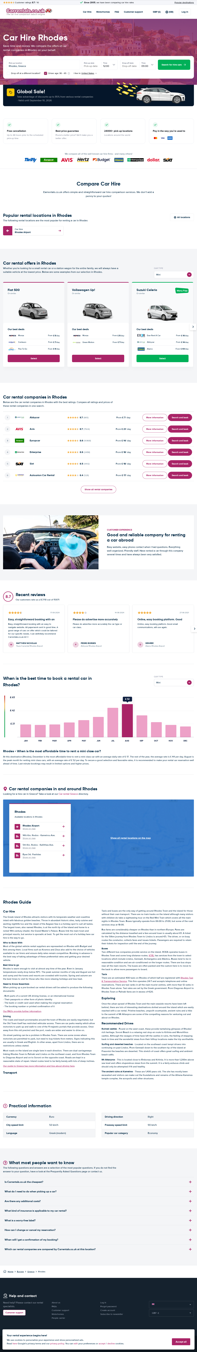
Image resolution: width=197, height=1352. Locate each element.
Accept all (181, 1342)
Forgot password (108, 1306)
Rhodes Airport (23, 231)
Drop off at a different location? (25, 73)
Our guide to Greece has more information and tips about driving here (38, 1066)
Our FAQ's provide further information (22, 1011)
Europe (20, 1271)
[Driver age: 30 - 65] (45, 73)
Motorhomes (103, 12)
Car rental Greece (68, 794)
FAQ (117, 12)
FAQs (54, 1306)
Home (10, 1271)
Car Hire (87, 12)
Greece (30, 1271)
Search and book (180, 417)
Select (34, 358)
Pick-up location (15, 63)
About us (56, 1302)
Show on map (29, 828)
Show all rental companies (98, 489)
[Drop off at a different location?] (8, 73)
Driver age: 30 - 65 (57, 73)
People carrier (58, 1318)
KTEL (151, 955)
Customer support (133, 12)
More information (154, 417)
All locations (183, 217)
